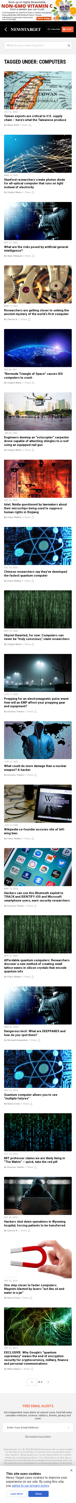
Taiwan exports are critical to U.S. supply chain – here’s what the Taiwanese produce (35, 118)
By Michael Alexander (16, 1040)
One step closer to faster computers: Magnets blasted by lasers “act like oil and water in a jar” (34, 1289)
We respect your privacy (38, 1436)
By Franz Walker (12, 517)
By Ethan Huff (11, 125)
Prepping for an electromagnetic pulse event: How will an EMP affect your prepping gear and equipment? (36, 702)
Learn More (16, 1493)
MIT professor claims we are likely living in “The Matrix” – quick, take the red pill (34, 1160)
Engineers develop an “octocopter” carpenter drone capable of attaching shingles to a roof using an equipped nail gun (36, 441)
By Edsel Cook (12, 1103)
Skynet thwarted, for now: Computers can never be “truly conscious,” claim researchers (37, 637)
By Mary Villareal (13, 256)
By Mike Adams (12, 1369)
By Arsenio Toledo (14, 711)
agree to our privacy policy (30, 1486)
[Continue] (68, 1427)
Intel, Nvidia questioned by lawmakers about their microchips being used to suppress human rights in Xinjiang (35, 508)
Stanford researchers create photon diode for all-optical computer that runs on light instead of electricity (34, 183)
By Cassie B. (11, 319)
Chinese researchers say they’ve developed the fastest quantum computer (35, 573)
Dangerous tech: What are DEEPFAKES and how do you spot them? (34, 1033)
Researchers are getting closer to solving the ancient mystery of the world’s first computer (36, 312)
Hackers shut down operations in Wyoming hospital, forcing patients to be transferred (34, 1223)
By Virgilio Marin (12, 192)
